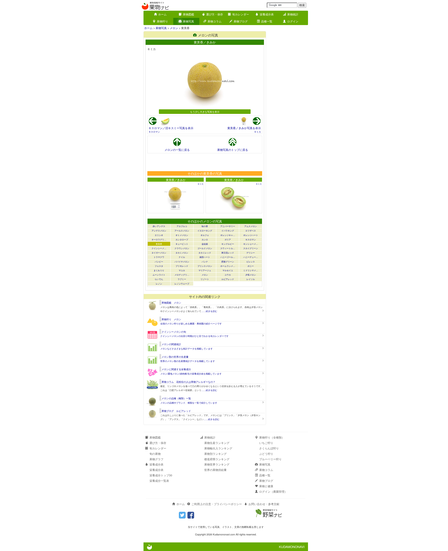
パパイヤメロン (181, 261)
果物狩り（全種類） (271, 437)
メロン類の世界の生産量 (175, 356)
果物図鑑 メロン (171, 302)
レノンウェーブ (181, 283)
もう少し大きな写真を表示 (204, 111)
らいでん (159, 279)
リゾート (205, 279)
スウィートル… (227, 248)
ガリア (228, 239)
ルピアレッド (227, 279)
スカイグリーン (250, 248)
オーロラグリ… (159, 239)
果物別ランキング (215, 454)
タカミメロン (182, 252)
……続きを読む (209, 311)
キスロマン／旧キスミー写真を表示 (171, 128)
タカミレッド (204, 252)
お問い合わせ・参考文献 (263, 504)
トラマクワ (159, 256)
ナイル (182, 256)
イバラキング (227, 230)
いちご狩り (266, 443)
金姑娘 (205, 243)
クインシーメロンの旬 (174, 331)
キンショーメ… (250, 243)
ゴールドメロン (204, 248)
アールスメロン (181, 230)
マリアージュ (204, 270)
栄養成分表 (267, 14)
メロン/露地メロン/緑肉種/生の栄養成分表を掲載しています (191, 373)
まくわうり (159, 270)
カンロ (205, 239)
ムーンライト (159, 274)
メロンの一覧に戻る (177, 150)
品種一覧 (266, 21)
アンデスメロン (159, 230)
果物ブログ (241, 21)
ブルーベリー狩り (270, 459)
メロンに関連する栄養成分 (176, 369)
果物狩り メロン (171, 319)
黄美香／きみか (176, 180)
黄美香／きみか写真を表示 (244, 128)
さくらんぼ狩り (269, 448)
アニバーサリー (227, 226)
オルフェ (205, 235)
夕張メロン (250, 274)
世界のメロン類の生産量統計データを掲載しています (187, 361)
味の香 (205, 226)
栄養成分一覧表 (159, 481)
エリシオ (159, 235)
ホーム (162, 14)
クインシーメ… (159, 248)
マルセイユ (227, 270)
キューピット (182, 243)
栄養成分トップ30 (160, 475)
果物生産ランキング (216, 443)
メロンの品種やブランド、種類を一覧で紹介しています (188, 402)
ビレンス (250, 261)
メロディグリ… (181, 274)
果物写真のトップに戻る (232, 150)
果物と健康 (266, 486)
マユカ (182, 270)
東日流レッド (227, 252)
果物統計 (292, 14)
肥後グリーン (227, 261)
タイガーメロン (159, 252)
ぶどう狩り (266, 454)
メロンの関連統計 (171, 344)
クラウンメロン (181, 248)
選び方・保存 (214, 14)
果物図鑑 (188, 14)
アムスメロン (250, 226)
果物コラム (215, 21)
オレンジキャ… (227, 235)
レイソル (250, 279)
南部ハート (205, 256)
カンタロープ (182, 239)
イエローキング (204, 230)
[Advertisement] (205, 162)
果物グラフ (156, 459)
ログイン (292, 21)
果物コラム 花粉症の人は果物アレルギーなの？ (188, 382)
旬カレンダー (240, 14)
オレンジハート (250, 235)
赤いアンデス (159, 226)
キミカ (257, 131)
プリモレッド (182, 265)
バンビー (159, 261)
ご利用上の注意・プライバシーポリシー (216, 504)
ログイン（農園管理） (273, 492)
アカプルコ (182, 226)
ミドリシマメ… (250, 270)
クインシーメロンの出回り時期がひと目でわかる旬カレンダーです (194, 336)
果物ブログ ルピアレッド (176, 411)
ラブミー (182, 279)
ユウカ (228, 274)
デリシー (250, 252)
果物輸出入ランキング (218, 448)
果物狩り (162, 21)
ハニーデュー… (250, 256)
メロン (174, 28)
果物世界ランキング (216, 464)
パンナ (205, 261)
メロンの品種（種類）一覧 (176, 398)
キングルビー (227, 243)
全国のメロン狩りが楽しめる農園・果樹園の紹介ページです (191, 323)
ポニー (250, 265)
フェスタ (159, 265)
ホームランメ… (227, 265)
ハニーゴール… (227, 256)
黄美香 (159, 243)
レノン (159, 283)
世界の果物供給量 (215, 470)
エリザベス (250, 230)
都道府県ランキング (216, 459)
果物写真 (188, 21)
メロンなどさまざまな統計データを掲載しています (186, 348)
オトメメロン (182, 235)
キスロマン (154, 131)
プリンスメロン (204, 265)
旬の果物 (155, 454)
